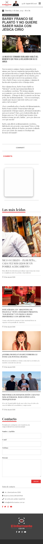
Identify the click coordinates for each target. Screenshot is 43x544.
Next (38, 41)
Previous (4, 41)
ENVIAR (36, 481)
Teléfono (5, 448)
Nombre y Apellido (8, 431)
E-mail (4, 440)
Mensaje (5, 458)
